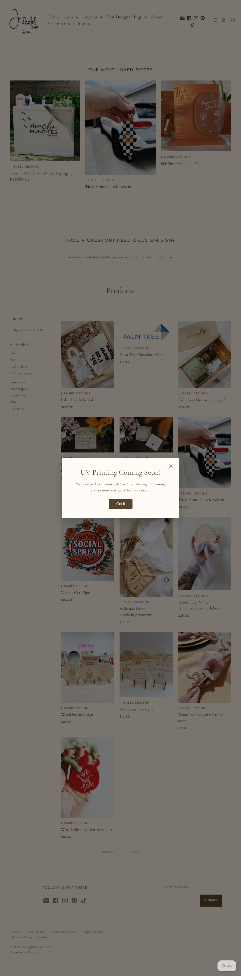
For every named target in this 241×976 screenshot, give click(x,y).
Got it (120, 504)
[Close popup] (171, 466)
